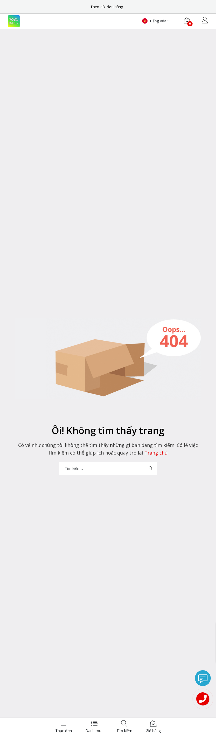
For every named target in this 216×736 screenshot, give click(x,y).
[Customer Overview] (205, 20)
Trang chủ (155, 453)
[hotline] (202, 698)
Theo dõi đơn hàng (106, 6)
